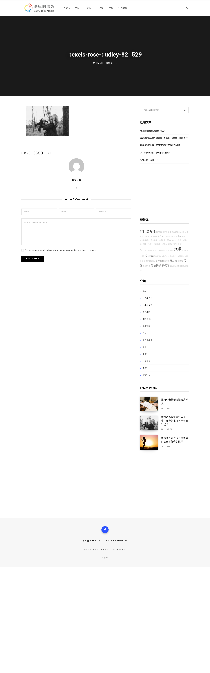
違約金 (170, 244)
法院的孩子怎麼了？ (149, 160)
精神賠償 (159, 232)
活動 (145, 347)
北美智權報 (148, 305)
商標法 (165, 265)
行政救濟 (146, 266)
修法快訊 (156, 265)
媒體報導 (147, 319)
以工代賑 (158, 250)
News (145, 291)
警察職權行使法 (163, 256)
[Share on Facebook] (11, 116)
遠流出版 (149, 261)
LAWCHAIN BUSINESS (116, 540)
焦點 (145, 354)
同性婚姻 (160, 261)
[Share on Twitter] (11, 124)
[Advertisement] (164, 191)
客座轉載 (147, 326)
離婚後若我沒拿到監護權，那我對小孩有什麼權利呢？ (164, 138)
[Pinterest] (11, 131)
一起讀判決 (148, 298)
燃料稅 (155, 256)
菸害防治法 (165, 250)
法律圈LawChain (91, 540)
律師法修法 (148, 231)
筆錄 (179, 236)
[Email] (11, 139)
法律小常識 (148, 340)
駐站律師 (147, 375)
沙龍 (145, 333)
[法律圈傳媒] (39, 8)
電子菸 (166, 261)
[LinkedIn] (43, 153)
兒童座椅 (179, 266)
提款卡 (183, 256)
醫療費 (165, 232)
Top (106, 558)
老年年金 (173, 256)
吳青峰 (151, 250)
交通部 (149, 255)
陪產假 (184, 250)
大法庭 (168, 236)
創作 (169, 232)
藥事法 (173, 260)
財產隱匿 (175, 232)
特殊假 (175, 244)
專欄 (177, 249)
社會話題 (147, 361)
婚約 (153, 261)
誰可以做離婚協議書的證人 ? (152, 131)
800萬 (179, 256)
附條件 (180, 244)
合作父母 (161, 236)
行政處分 (164, 244)
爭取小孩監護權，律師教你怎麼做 (155, 152)
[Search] (186, 8)
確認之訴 (173, 266)
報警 (171, 250)
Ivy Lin (99, 63)
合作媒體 (147, 312)
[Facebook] (105, 529)
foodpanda (144, 250)
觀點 (145, 368)
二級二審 (181, 232)
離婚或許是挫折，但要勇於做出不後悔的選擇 (160, 145)
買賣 (143, 261)
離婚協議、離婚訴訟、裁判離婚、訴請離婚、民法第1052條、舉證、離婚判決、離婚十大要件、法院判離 (163, 240)
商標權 (180, 261)
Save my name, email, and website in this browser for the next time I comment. (60, 250)
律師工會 (174, 236)
